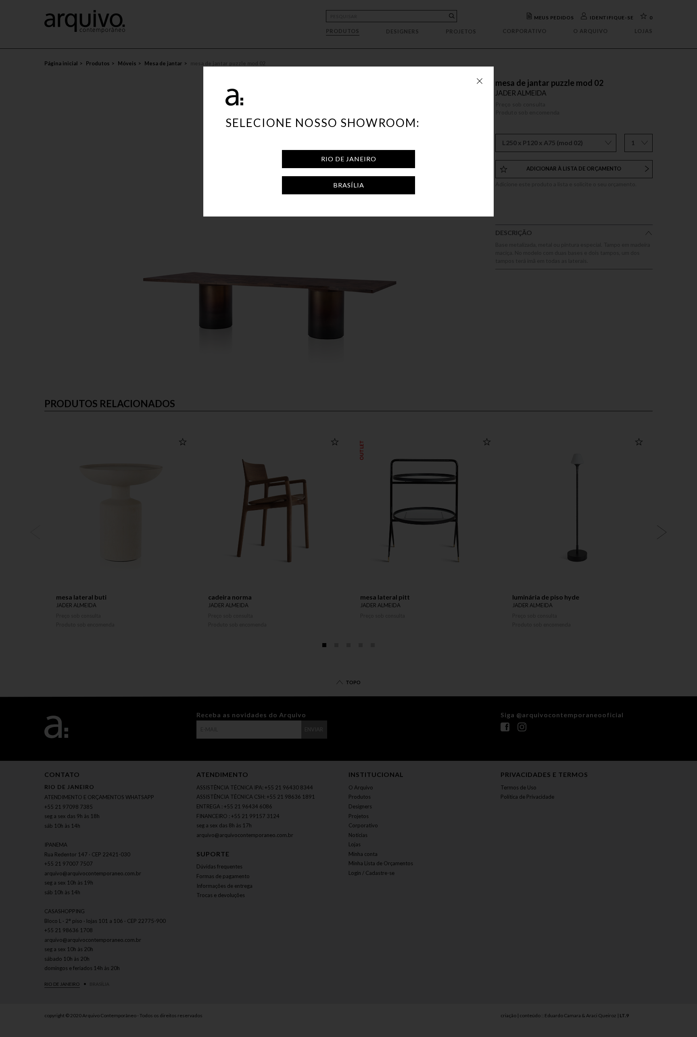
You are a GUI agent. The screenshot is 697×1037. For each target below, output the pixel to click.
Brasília (348, 185)
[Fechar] (480, 81)
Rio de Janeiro (348, 158)
